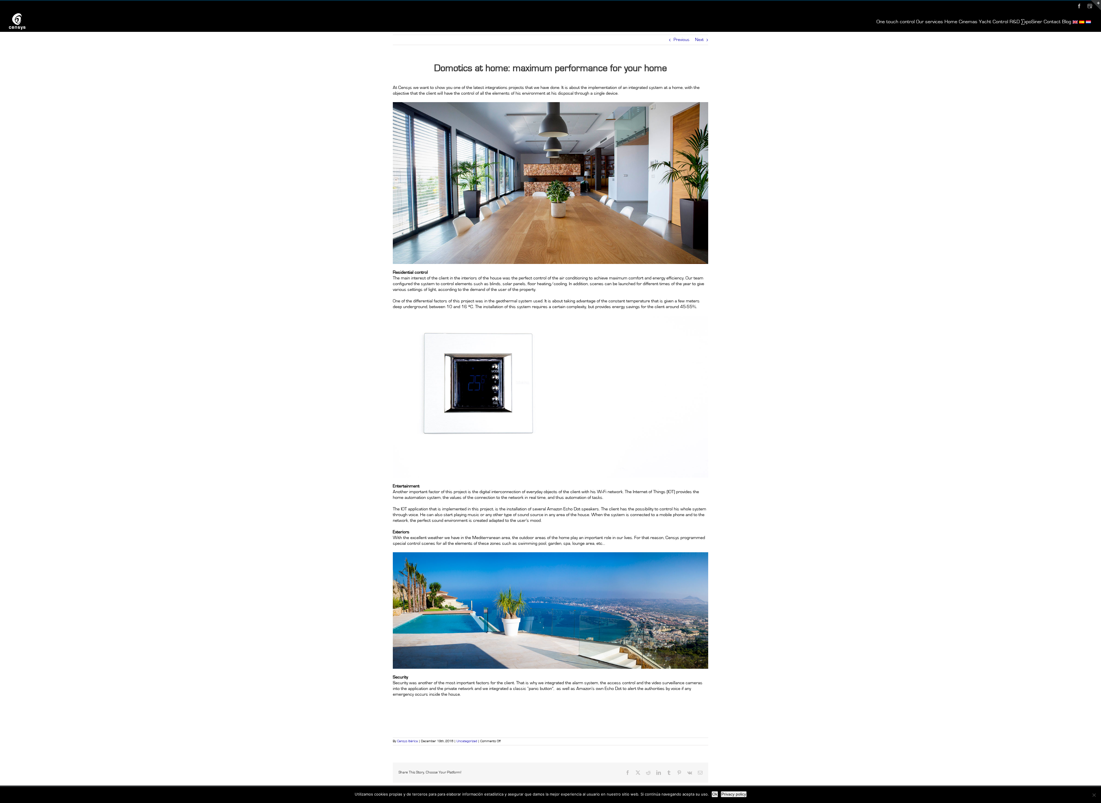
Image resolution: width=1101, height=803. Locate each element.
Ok (714, 794)
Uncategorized (466, 741)
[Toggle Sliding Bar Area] (1096, 5)
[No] (1094, 795)
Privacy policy (733, 794)
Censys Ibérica (407, 741)
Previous (682, 40)
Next (699, 40)
